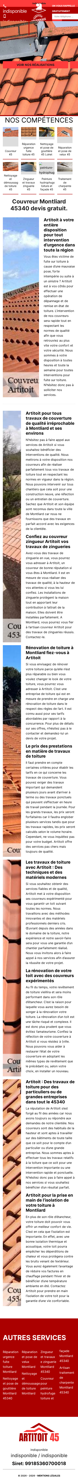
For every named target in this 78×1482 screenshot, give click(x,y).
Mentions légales (48, 1475)
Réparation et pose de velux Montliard (29, 1359)
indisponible (15, 11)
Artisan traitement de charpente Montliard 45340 (66, 1380)
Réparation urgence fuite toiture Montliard (10, 1362)
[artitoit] (39, 1432)
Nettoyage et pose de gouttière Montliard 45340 (10, 1388)
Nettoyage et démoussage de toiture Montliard (30, 1383)
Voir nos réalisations (35, 65)
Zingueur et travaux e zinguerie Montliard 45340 (48, 1362)
